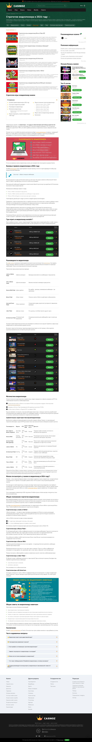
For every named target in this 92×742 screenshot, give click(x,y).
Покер (46, 25)
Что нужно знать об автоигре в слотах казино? (72, 56)
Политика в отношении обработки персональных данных (78, 687)
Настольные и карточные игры (56, 25)
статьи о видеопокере (15, 630)
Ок (67, 740)
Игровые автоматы (15, 25)
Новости (43, 10)
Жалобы (36, 10)
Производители (32, 681)
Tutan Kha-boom (75, 108)
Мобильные (31, 704)
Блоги (29, 707)
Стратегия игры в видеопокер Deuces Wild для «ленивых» (35, 83)
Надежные (8, 691)
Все (8, 25)
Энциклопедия (9, 707)
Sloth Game (74, 85)
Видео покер (35, 25)
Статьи (29, 10)
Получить (82, 71)
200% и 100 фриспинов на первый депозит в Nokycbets (78, 75)
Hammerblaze (75, 100)
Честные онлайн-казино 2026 (67, 50)
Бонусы (22, 10)
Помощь (74, 690)
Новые (7, 681)
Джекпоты (8, 688)
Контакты (74, 693)
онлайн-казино (10, 263)
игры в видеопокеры (15, 505)
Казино (10, 10)
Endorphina (74, 87)
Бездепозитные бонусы (11, 702)
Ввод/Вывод (31, 684)
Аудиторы (30, 702)
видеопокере (13, 168)
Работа (52, 684)
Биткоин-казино (10, 704)
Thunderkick (74, 94)
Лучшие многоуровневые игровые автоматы (71, 58)
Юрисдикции (31, 697)
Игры (16, 10)
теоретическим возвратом (14, 405)
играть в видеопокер (41, 132)
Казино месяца (31, 695)
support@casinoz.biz (66, 1)
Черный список (9, 684)
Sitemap (74, 697)
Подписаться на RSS (50, 736)
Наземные (30, 693)
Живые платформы (32, 688)
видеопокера (47, 263)
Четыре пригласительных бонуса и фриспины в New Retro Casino (79, 68)
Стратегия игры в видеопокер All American (31, 58)
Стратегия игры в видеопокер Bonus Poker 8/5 (32, 33)
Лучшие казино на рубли (12, 697)
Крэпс (42, 25)
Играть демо (77, 90)
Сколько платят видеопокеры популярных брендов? (33, 46)
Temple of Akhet (75, 93)
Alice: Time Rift (75, 115)
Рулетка (22, 25)
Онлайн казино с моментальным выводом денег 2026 (73, 48)
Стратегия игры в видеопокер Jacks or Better (31, 70)
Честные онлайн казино (11, 695)
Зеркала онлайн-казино (11, 700)
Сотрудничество (54, 681)
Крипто (30, 686)
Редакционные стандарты (78, 695)
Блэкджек (29, 25)
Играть (49, 232)
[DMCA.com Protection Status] (45, 732)
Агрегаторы (31, 691)
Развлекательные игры (69, 25)
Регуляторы (31, 700)
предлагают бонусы (32, 488)
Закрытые (8, 686)
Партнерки (52, 686)
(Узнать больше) (60, 739)
